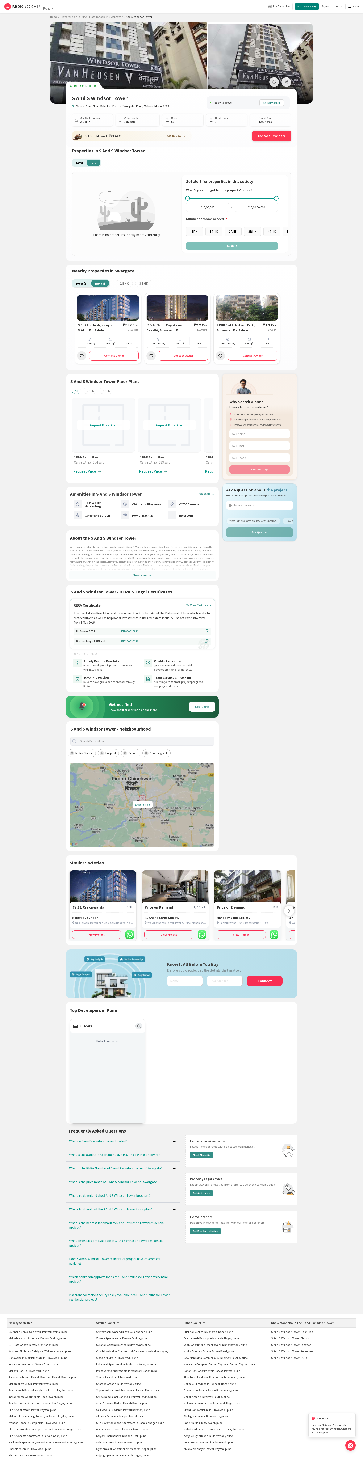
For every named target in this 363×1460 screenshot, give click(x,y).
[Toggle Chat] (350, 1445)
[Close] (350, 1418)
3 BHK (143, 283)
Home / (54, 17)
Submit (232, 246)
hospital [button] (110, 753)
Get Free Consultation (205, 1231)
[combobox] (146, 741)
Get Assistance (201, 1193)
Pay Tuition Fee (281, 6)
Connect (257, 469)
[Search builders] (138, 1026)
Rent (46, 8)
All (76, 391)
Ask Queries (259, 532)
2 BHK (124, 283)
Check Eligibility (201, 1155)
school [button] (133, 753)
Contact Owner (114, 355)
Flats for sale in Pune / (75, 17)
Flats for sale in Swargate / (106, 17)
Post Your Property (306, 6)
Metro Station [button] (84, 753)
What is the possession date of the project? (253, 520)
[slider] (187, 198)
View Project (96, 934)
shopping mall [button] (158, 753)
